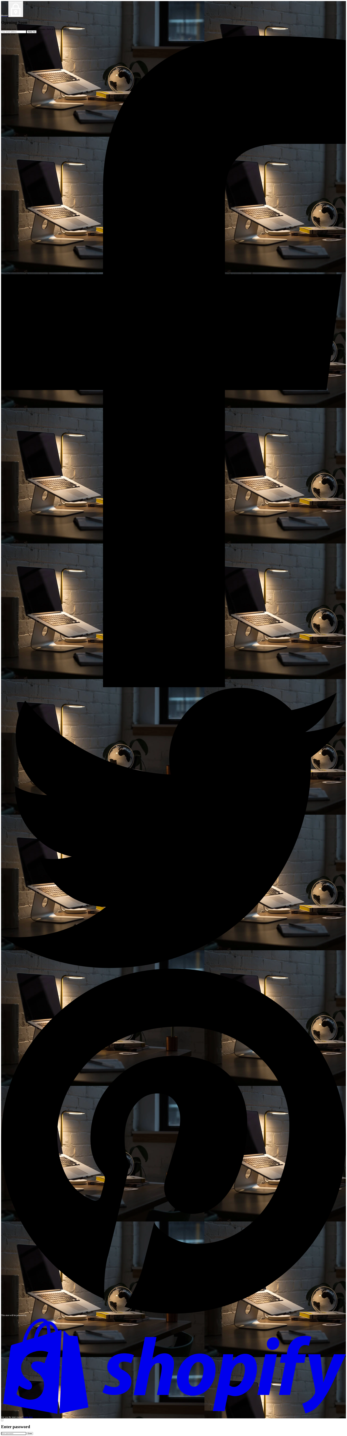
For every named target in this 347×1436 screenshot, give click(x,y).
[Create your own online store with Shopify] (173, 1414)
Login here (28, 1417)
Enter (30, 1433)
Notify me (31, 32)
